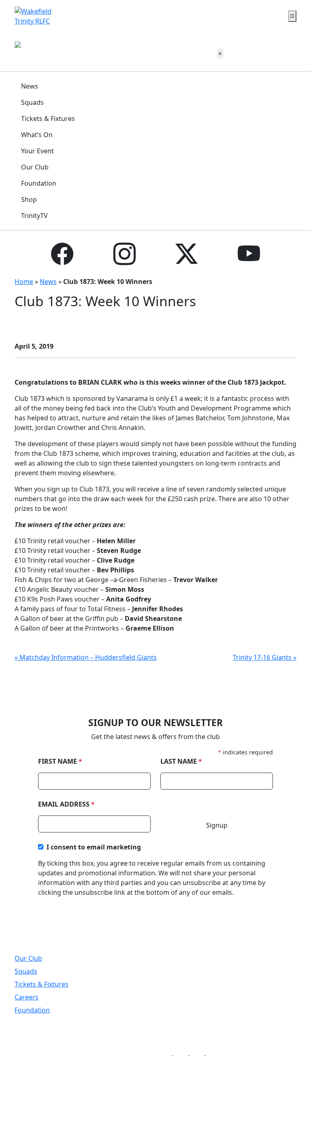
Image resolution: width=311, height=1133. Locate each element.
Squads (32, 102)
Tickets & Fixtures (48, 118)
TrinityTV (34, 215)
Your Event (37, 150)
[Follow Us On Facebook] (166, 1052)
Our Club (35, 167)
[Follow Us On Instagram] (183, 1052)
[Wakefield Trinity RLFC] (34, 15)
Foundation (38, 183)
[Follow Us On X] (199, 1052)
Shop (29, 199)
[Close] (220, 53)
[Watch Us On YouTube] (214, 1052)
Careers (26, 997)
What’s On (37, 134)
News (29, 86)
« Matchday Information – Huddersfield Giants (86, 657)
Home (24, 281)
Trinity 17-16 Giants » (264, 657)
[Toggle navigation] (292, 16)
